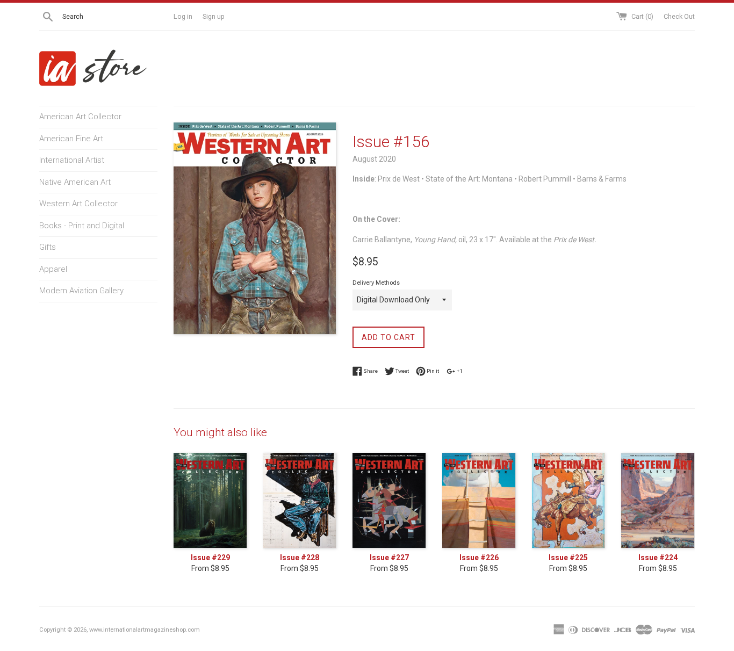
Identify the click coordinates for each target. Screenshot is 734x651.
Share (370, 371)
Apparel (53, 269)
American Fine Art (71, 138)
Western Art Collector (78, 203)
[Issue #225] (569, 500)
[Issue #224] (658, 500)
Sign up (214, 16)
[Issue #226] (479, 500)
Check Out (679, 16)
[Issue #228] (300, 500)
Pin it (432, 371)
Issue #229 (210, 557)
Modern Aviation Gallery (81, 290)
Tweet (401, 371)
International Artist (71, 160)
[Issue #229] (210, 500)
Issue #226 (479, 557)
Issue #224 (658, 557)
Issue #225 (568, 557)
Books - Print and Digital (81, 225)
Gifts (47, 247)
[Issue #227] (389, 500)
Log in (183, 16)
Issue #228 (299, 557)
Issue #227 (389, 557)
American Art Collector (80, 116)
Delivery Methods (376, 282)
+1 (459, 371)
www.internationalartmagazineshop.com (144, 629)
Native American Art (75, 182)
